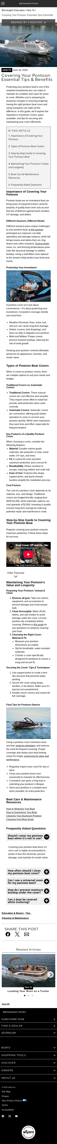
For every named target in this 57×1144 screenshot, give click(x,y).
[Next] (50, 974)
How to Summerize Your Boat (21, 812)
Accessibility (8, 1109)
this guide (39, 624)
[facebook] (3, 1116)
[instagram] (9, 1116)
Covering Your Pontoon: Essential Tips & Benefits (27, 15)
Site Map (6, 1091)
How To (30, 10)
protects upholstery (25, 745)
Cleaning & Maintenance (15, 918)
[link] (28, 1047)
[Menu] (3, 3)
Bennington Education (13, 10)
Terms (5, 1105)
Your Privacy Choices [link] (12, 1100)
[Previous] (6, 974)
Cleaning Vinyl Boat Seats (20, 819)
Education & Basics (13, 913)
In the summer (36, 229)
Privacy (5, 1096)
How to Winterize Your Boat (20, 809)
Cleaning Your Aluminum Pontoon (24, 816)
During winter (42, 243)
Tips (28, 913)
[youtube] (16, 1116)
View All (6, 1004)
